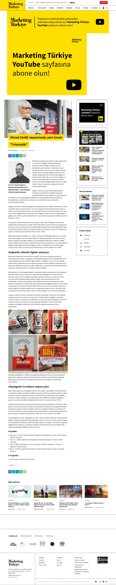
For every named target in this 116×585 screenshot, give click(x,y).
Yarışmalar (13, 536)
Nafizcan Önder (89, 507)
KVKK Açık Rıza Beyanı (82, 562)
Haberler (31, 8)
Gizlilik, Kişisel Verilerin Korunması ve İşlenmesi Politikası (82, 571)
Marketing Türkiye (13, 150)
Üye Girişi (59, 562)
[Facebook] (96, 582)
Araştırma (94, 8)
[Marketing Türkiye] (16, 5)
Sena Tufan (11, 509)
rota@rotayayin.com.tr (14, 575)
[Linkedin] (107, 582)
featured (11, 465)
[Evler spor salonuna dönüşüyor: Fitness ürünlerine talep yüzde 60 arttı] (84, 197)
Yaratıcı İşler (42, 8)
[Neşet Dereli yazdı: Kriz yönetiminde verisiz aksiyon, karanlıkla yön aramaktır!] (84, 206)
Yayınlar (49, 536)
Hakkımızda (78, 557)
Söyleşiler (69, 8)
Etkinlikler (60, 8)
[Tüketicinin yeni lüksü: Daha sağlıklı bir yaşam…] (84, 178)
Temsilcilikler (26, 536)
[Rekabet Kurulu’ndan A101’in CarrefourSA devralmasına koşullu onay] (70, 491)
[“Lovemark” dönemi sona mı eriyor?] (96, 491)
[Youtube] (103, 582)
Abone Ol (104, 2)
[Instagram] (100, 582)
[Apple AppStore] (102, 559)
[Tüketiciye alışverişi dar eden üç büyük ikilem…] (84, 159)
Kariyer (77, 8)
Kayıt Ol (59, 565)
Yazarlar (85, 8)
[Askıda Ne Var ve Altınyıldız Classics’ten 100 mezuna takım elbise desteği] (45, 491)
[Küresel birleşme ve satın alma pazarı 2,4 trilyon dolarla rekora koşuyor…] (19, 491)
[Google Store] (102, 563)
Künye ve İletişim (80, 560)
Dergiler (51, 8)
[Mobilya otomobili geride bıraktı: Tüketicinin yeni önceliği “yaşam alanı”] (84, 168)
